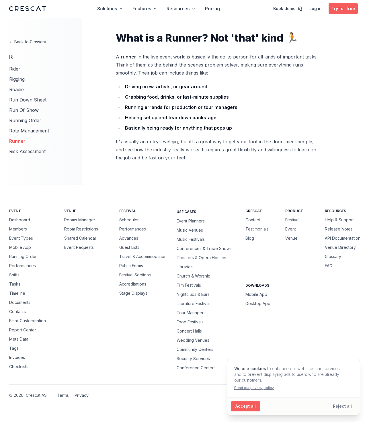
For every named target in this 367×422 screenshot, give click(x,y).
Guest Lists (129, 247)
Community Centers (195, 349)
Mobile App (20, 247)
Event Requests (79, 247)
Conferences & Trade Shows (204, 248)
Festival (292, 219)
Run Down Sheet (27, 100)
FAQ (329, 265)
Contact (252, 219)
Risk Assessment (27, 151)
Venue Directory (340, 247)
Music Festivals (191, 239)
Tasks (14, 284)
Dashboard (19, 219)
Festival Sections (135, 274)
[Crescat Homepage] (27, 8)
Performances (22, 265)
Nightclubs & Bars (193, 294)
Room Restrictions (81, 228)
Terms (63, 395)
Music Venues (190, 230)
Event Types (21, 238)
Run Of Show (24, 110)
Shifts (14, 274)
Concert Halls (189, 330)
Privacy (82, 395)
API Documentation (342, 238)
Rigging (17, 79)
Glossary (333, 256)
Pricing (212, 8)
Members (18, 228)
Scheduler (129, 219)
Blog (249, 238)
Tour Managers (191, 312)
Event (290, 228)
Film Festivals (189, 285)
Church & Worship (193, 275)
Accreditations (132, 284)
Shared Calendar (80, 238)
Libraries (185, 266)
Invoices (17, 357)
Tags (14, 348)
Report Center (22, 329)
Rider (14, 69)
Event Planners (191, 220)
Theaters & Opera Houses (201, 257)
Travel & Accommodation (143, 256)
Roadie (16, 89)
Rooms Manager (79, 219)
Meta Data (18, 339)
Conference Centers (196, 367)
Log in (315, 8)
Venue (291, 238)
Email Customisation (27, 320)
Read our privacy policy (254, 388)
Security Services (193, 358)
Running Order (25, 120)
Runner (17, 141)
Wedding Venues (193, 340)
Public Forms (131, 265)
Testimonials (257, 228)
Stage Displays (133, 293)
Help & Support (339, 219)
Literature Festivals (194, 303)
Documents (19, 302)
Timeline (17, 293)
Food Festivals (190, 321)
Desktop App (257, 303)
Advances (128, 238)
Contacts (17, 311)
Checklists (18, 366)
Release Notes (339, 228)
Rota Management (29, 131)
